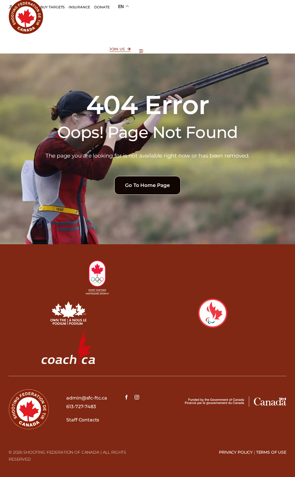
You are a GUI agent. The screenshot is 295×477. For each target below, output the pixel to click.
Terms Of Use (271, 452)
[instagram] (137, 397)
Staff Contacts (82, 420)
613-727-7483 (81, 406)
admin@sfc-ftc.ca (86, 398)
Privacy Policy (236, 452)
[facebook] (126, 397)
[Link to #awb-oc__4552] (141, 51)
